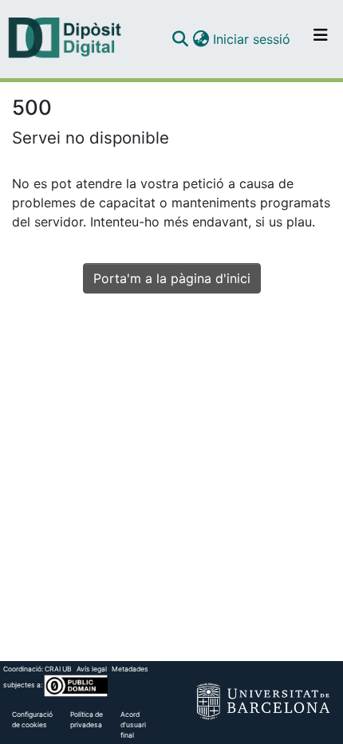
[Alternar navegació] (320, 39)
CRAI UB (58, 669)
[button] (180, 39)
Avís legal (92, 669)
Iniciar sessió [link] (252, 39)
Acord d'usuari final (133, 725)
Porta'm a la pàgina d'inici (171, 278)
